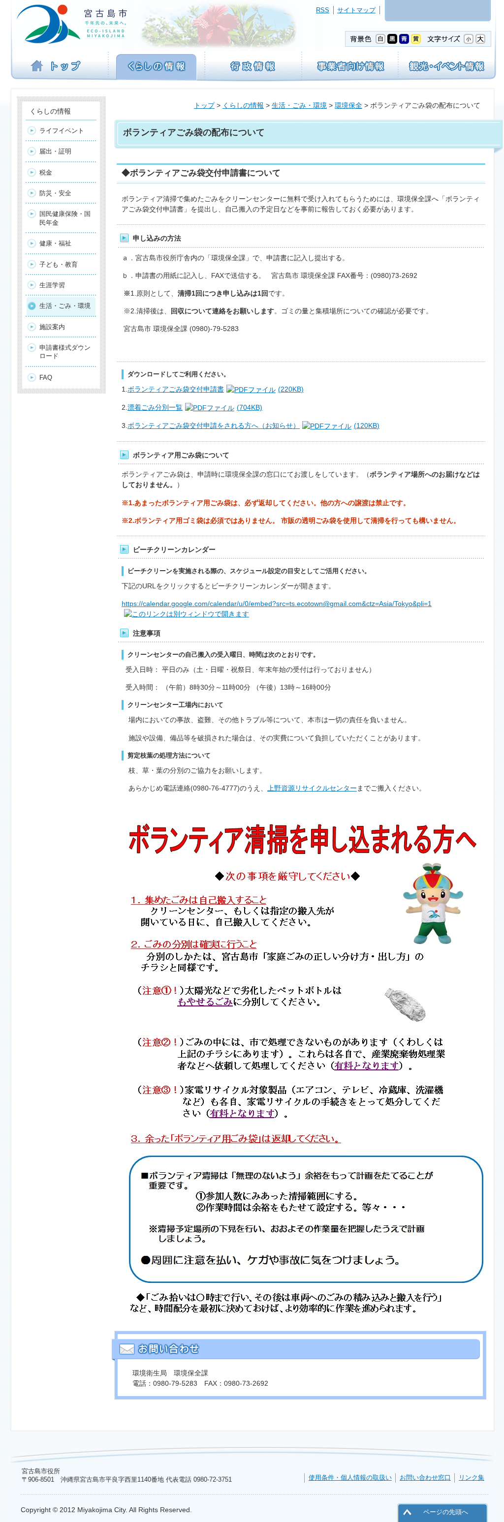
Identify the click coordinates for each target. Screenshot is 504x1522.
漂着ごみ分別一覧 (194, 407)
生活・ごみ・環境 (299, 105)
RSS (322, 10)
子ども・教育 (58, 264)
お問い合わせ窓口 (425, 1477)
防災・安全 (55, 193)
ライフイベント (61, 130)
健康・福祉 (55, 243)
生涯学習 (52, 285)
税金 (45, 172)
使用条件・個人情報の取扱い (350, 1477)
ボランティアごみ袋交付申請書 (215, 389)
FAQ (45, 377)
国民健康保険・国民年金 (65, 218)
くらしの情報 (243, 105)
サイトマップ (356, 10)
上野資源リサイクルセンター (312, 788)
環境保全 (348, 105)
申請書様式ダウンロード (65, 352)
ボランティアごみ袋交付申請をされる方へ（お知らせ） (253, 425)
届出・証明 (55, 151)
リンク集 (471, 1477)
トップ (204, 105)
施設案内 (52, 327)
